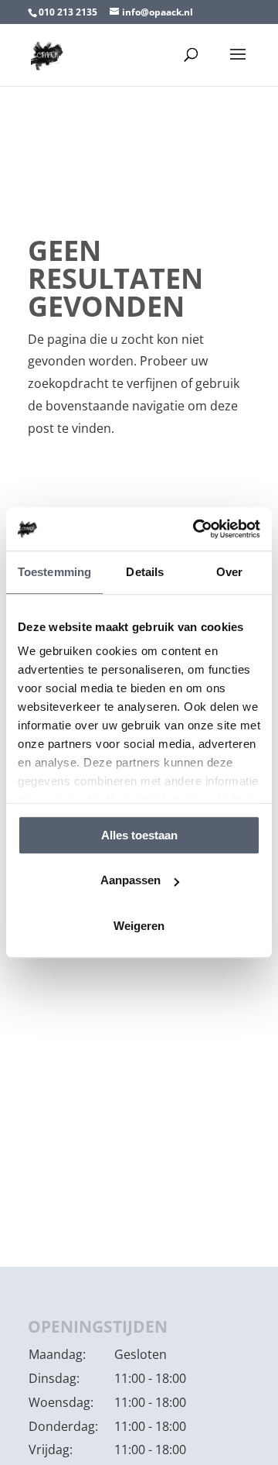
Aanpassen (130, 880)
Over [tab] (229, 571)
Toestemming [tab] (54, 571)
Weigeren (139, 925)
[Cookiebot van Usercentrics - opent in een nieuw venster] (196, 529)
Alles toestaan (139, 835)
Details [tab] (145, 571)
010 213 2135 (68, 12)
